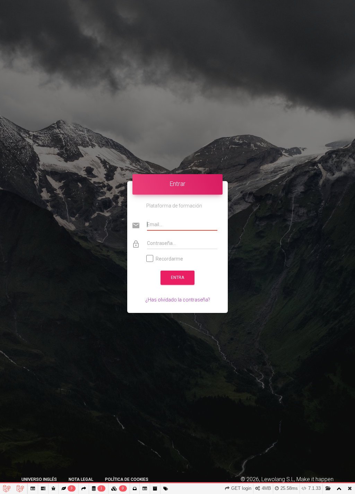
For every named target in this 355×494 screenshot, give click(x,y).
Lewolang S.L (277, 479)
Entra (177, 277)
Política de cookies (126, 479)
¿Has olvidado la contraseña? (177, 300)
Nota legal (81, 479)
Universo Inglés (39, 479)
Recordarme (169, 259)
